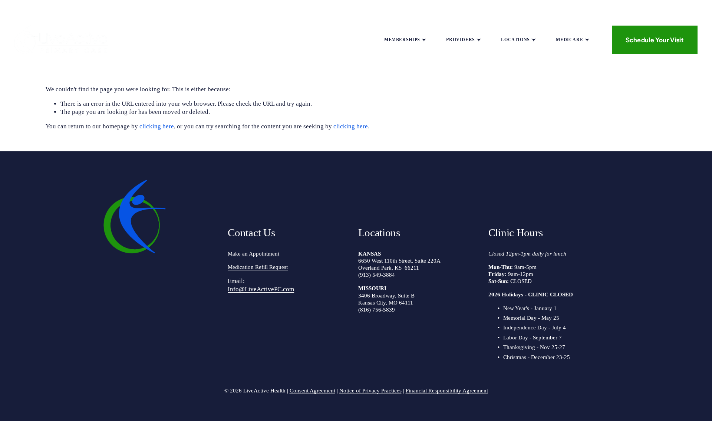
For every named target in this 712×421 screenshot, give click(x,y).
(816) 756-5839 (376, 310)
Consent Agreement (312, 391)
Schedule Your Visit (654, 39)
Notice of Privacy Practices (370, 391)
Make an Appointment (253, 254)
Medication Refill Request (258, 267)
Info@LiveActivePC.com (261, 289)
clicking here (156, 126)
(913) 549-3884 (376, 275)
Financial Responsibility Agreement (447, 391)
